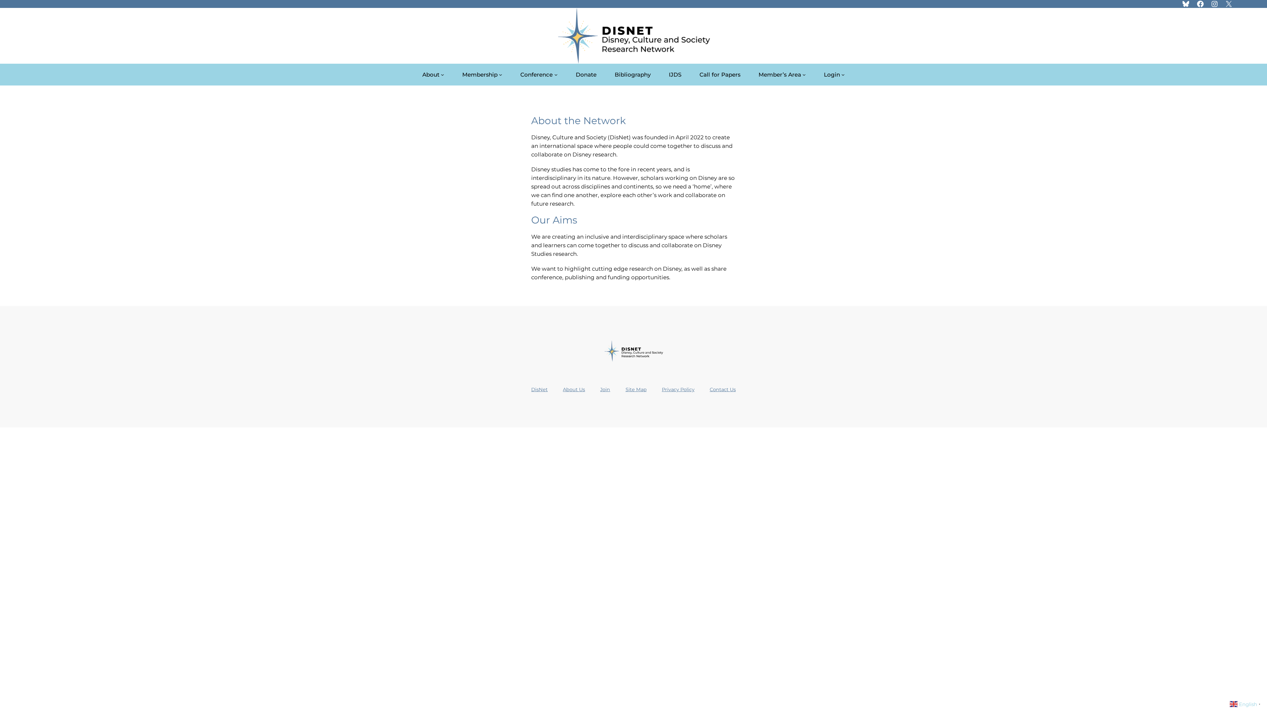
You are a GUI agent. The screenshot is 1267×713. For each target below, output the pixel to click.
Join (605, 389)
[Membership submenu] (500, 74)
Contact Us (723, 389)
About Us (574, 389)
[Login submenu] (843, 74)
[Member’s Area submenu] (804, 74)
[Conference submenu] (556, 74)
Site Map (636, 389)
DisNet (539, 389)
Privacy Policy (678, 389)
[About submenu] (442, 74)
